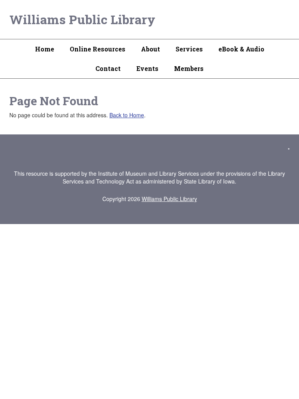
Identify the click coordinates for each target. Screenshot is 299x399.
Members (189, 68)
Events (147, 68)
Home (44, 49)
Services (189, 49)
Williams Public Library (82, 19)
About (150, 49)
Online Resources (97, 49)
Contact (108, 68)
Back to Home (126, 115)
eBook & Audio (241, 49)
